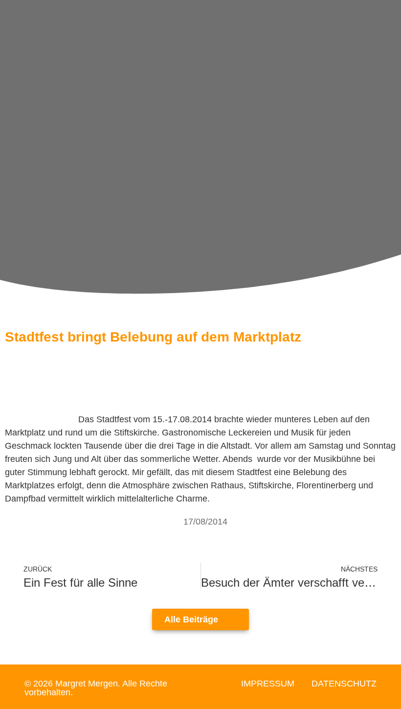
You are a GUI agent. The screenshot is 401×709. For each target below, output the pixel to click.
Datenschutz (344, 683)
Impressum (267, 683)
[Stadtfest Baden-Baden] (41, 419)
